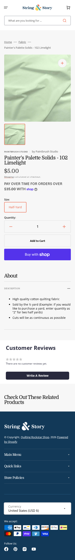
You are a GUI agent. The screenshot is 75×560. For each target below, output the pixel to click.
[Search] (65, 20)
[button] (5, 7)
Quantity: (10, 217)
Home (8, 42)
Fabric (22, 42)
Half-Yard (17, 208)
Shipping (9, 176)
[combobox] (37, 20)
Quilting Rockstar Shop (35, 437)
